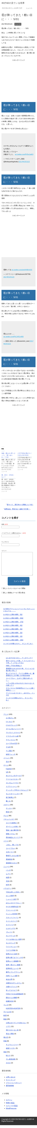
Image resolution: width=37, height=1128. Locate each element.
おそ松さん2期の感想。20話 (13, 618)
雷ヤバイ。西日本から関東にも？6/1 (20, 504)
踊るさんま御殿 (11, 997)
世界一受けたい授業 (13, 965)
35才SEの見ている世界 (13, 3)
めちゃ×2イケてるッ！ (14, 903)
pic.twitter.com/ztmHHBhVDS (22, 270)
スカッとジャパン (12, 917)
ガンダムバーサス (12, 783)
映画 (5, 1019)
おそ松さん (10, 718)
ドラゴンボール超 (12, 736)
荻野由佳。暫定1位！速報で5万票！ (17, 509)
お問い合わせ (10, 1077)
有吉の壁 (9, 979)
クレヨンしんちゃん (13, 732)
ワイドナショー (11, 947)
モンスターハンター (13, 794)
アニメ (5, 714)
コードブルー (10, 848)
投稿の (10, 1103)
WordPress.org (11, 1108)
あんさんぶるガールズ (14, 775)
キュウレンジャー (12, 1044)
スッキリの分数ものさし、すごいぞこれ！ (18, 643)
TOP (12, 8)
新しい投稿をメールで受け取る (14, 593)
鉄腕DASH (10, 1001)
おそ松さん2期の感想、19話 (13, 640)
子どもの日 (7, 1012)
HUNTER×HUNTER (13, 1008)
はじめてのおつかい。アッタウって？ (19, 658)
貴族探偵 (9, 859)
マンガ (5, 1005)
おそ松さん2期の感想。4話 (12, 625)
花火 (7, 761)
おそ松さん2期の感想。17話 (13, 622)
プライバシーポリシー (14, 1083)
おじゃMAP (10, 896)
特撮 (5, 1041)
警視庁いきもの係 (12, 856)
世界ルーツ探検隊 (12, 961)
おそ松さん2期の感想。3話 (12, 629)
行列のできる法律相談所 (14, 994)
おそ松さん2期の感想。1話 (12, 636)
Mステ (8, 1055)
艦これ (8, 801)
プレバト (9, 932)
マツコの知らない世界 (14, 939)
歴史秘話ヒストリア (13, 837)
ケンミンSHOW (11, 914)
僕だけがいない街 (12, 1030)
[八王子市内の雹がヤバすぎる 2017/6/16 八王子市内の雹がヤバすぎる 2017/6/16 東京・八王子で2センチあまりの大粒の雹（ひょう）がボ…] (26, 461)
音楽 (5, 1052)
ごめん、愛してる (12, 845)
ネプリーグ (10, 925)
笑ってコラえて (11, 990)
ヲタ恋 (8, 747)
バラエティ (7, 888)
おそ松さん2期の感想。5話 (12, 614)
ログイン (9, 1100)
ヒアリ (8, 874)
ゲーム (5, 765)
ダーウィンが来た (12, 826)
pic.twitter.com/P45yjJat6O (24, 154)
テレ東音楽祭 (10, 1059)
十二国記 (9, 751)
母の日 (5, 1037)
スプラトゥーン (11, 786)
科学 (7, 885)
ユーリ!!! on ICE (11, 743)
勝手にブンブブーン (13, 972)
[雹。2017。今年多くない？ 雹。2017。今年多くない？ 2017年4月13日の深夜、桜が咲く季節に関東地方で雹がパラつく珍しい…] (9, 483)
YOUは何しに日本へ (13, 892)
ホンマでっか (10, 936)
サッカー (9, 808)
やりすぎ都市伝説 (12, 906)
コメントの (12, 1105)
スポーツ (6, 805)
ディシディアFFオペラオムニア (17, 790)
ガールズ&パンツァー (13, 729)
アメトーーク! (11, 910)
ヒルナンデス (10, 928)
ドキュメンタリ (9, 819)
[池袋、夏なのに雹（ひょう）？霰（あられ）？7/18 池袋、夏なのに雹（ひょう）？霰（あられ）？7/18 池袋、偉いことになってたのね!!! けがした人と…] (9, 462)
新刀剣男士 (10, 797)
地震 (7, 877)
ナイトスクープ (11, 921)
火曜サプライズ (11, 987)
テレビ (5, 815)
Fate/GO (9, 769)
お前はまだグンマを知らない (16, 1023)
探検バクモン (10, 834)
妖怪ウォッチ (10, 754)
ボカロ (8, 1063)
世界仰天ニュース (12, 968)
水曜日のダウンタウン (14, 983)
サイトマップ (10, 1080)
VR (7, 772)
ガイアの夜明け (11, 823)
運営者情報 (10, 1085)
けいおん (9, 721)
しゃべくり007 (11, 899)
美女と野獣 (10, 1034)
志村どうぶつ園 (11, 976)
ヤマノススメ (10, 740)
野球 (7, 812)
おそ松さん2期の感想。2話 (12, 633)
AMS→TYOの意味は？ (14, 665)
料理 (5, 1015)
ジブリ (8, 1026)
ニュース (18, 24)
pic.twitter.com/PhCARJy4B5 (13, 336)
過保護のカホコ (11, 863)
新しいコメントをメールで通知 (14, 588)
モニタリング (10, 943)
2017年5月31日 (24, 161)
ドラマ (5, 841)
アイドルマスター (12, 779)
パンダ (8, 870)
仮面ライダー (10, 1048)
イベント (6, 758)
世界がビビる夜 (11, 954)
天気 (7, 881)
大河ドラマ (10, 852)
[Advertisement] (18, 80)
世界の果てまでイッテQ (14, 957)
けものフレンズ (11, 725)
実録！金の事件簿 (12, 830)
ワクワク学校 (10, 950)
